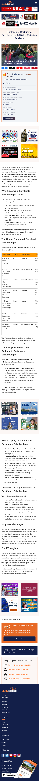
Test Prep (4, 730)
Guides (4, 742)
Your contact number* (8, 102)
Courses (4, 745)
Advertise (4, 704)
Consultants (5, 724)
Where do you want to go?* (9, 87)
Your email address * (8, 107)
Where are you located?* (9, 112)
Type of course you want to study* (11, 92)
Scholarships (5, 739)
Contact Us (5, 707)
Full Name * (6, 82)
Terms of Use (5, 710)
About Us (4, 701)
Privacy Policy (6, 712)
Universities (5, 727)
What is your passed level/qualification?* (13, 97)
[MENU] (36, 3)
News (3, 722)
